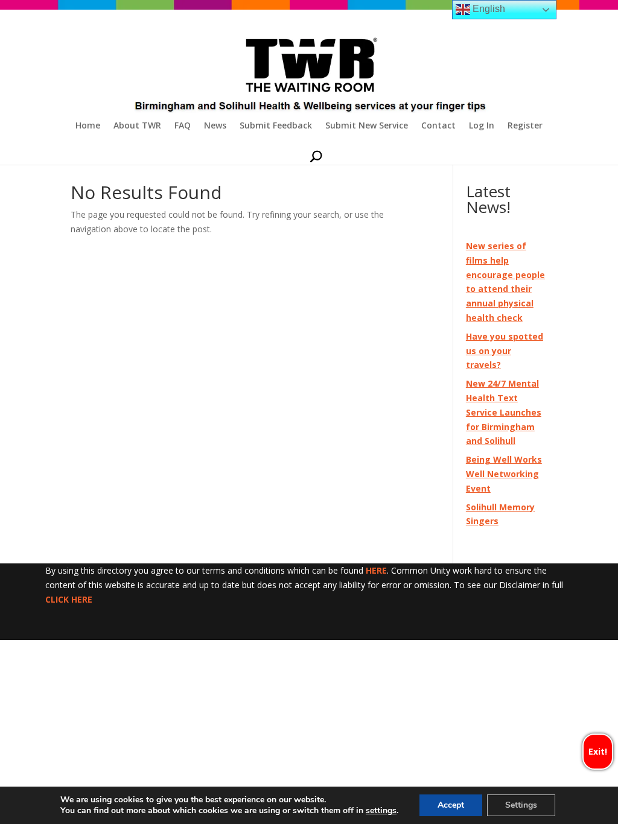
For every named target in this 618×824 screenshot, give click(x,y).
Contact (438, 126)
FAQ (182, 126)
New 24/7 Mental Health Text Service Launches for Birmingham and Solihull (503, 412)
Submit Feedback (276, 126)
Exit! (597, 751)
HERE (376, 570)
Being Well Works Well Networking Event (504, 474)
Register (525, 126)
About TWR (137, 126)
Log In (481, 126)
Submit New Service (366, 126)
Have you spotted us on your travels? (504, 351)
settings (381, 810)
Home (87, 126)
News (215, 126)
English (487, 9)
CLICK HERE (68, 599)
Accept (451, 805)
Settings (521, 805)
